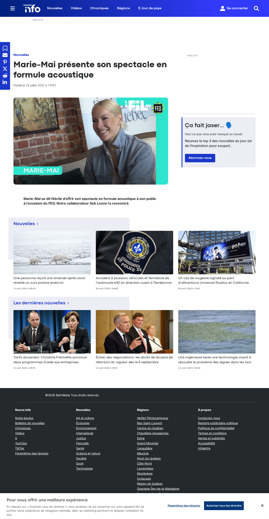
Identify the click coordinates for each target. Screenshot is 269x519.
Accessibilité (206, 443)
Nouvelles (54, 8)
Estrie (141, 438)
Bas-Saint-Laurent (149, 423)
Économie (82, 423)
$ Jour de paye (149, 8)
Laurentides (145, 468)
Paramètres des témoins (31, 453)
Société (81, 458)
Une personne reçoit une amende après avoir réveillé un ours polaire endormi (49, 280)
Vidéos (76, 8)
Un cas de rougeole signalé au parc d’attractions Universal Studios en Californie (213, 280)
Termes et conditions (212, 433)
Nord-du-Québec (149, 458)
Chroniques (99, 8)
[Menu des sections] (12, 8)
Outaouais (144, 478)
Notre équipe (24, 418)
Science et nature (88, 453)
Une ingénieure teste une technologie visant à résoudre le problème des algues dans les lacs (214, 360)
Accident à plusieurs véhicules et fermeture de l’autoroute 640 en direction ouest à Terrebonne (134, 280)
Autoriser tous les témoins (223, 505)
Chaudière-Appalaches (153, 433)
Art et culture (85, 418)
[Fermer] (262, 505)
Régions (123, 8)
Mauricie (143, 453)
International (84, 433)
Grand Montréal (147, 443)
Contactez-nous (209, 418)
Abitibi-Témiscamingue (152, 418)
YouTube (21, 443)
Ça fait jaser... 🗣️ (209, 125)
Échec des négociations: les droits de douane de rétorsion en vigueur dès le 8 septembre (134, 360)
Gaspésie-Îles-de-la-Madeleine (158, 488)
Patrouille (82, 443)
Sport (80, 463)
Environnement (86, 428)
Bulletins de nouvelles (30, 423)
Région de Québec (150, 483)
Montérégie (145, 473)
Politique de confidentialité (216, 428)
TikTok (19, 448)
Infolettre (204, 448)
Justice (81, 438)
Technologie (84, 468)
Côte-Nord (144, 463)
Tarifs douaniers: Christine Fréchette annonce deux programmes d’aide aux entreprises (50, 360)
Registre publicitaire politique (218, 423)
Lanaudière (144, 448)
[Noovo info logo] (32, 8)
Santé (80, 448)
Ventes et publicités (211, 438)
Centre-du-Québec (150, 428)
